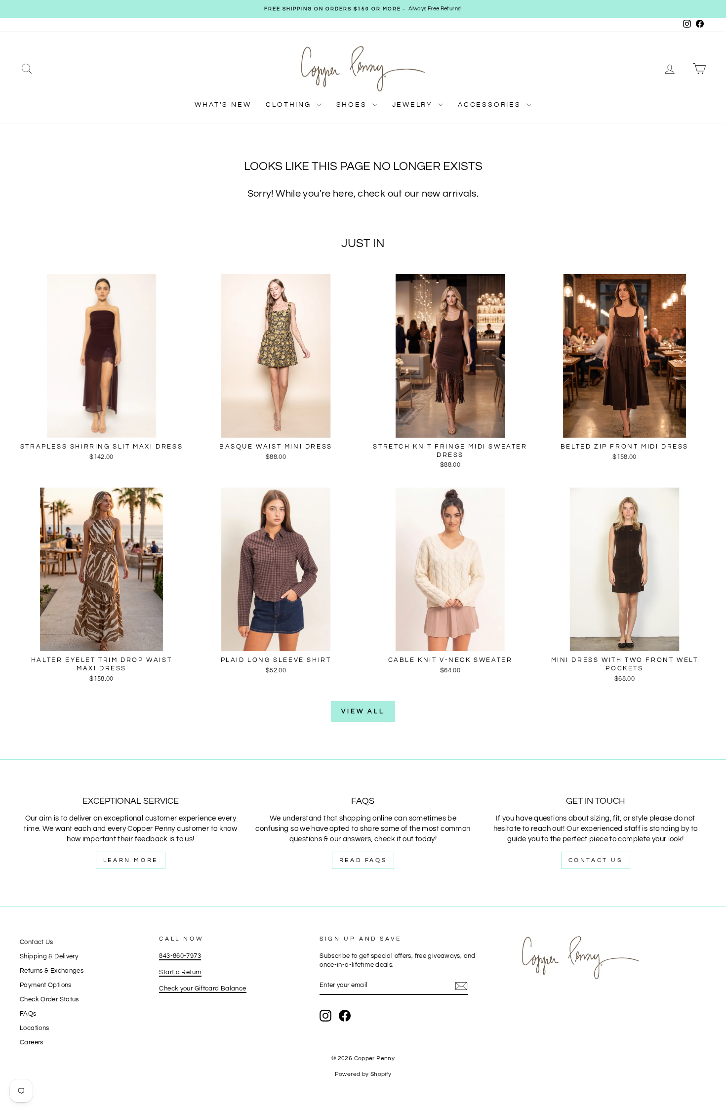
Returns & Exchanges (51, 971)
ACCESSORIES (491, 104)
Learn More (130, 860)
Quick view (101, 427)
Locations (34, 1028)
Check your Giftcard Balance (202, 989)
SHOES (353, 104)
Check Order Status (49, 999)
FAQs (28, 1014)
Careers (31, 1042)
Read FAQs (363, 860)
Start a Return (180, 972)
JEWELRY (414, 104)
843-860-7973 (180, 956)
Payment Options (46, 985)
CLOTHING (290, 104)
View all (363, 711)
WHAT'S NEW (223, 104)
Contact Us (595, 860)
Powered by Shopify (363, 1074)
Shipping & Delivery (49, 956)
